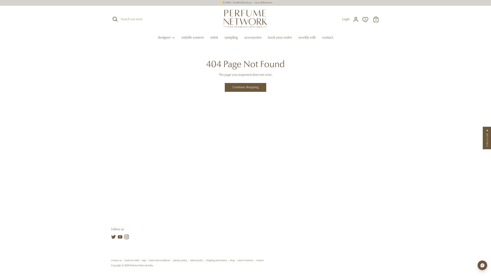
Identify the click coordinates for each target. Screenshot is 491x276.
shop (232, 260)
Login (346, 19)
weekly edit (307, 37)
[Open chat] (482, 265)
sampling (231, 37)
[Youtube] (120, 237)
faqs (144, 260)
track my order (132, 260)
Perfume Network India (141, 265)
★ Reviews (487, 138)
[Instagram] (126, 237)
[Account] (356, 19)
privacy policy (180, 260)
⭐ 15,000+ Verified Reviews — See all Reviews (246, 3)
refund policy (196, 260)
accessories (252, 37)
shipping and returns (216, 260)
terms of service (245, 260)
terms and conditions (159, 260)
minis (214, 37)
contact (327, 37)
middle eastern (193, 37)
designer (164, 37)
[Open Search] (115, 19)
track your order (280, 37)
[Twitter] (113, 237)
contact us (116, 260)
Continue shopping (245, 87)
